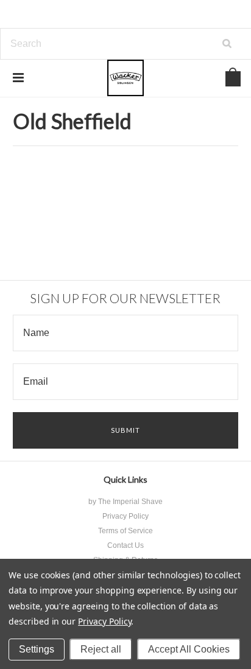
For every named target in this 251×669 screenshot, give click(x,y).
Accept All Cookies (189, 649)
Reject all (100, 649)
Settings (36, 649)
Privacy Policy (104, 621)
